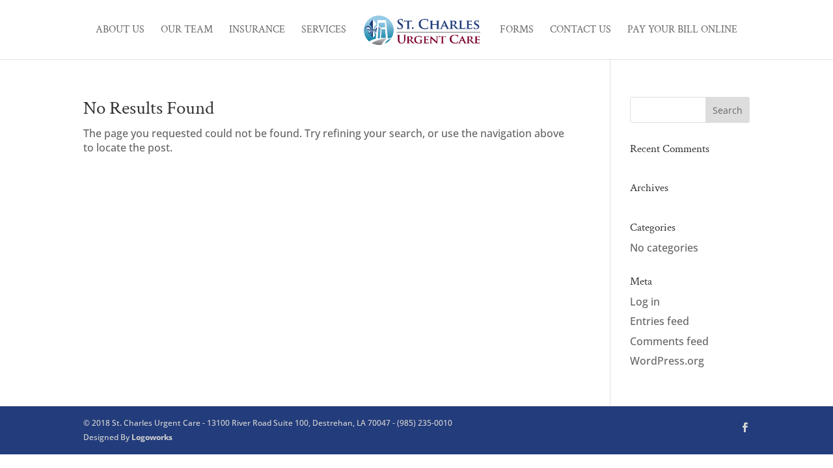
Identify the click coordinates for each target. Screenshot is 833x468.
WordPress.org (667, 361)
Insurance (257, 30)
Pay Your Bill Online (682, 30)
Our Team (187, 30)
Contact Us (580, 30)
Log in (645, 301)
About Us (120, 30)
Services (323, 30)
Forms (517, 30)
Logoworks (151, 437)
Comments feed (669, 341)
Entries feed (659, 321)
